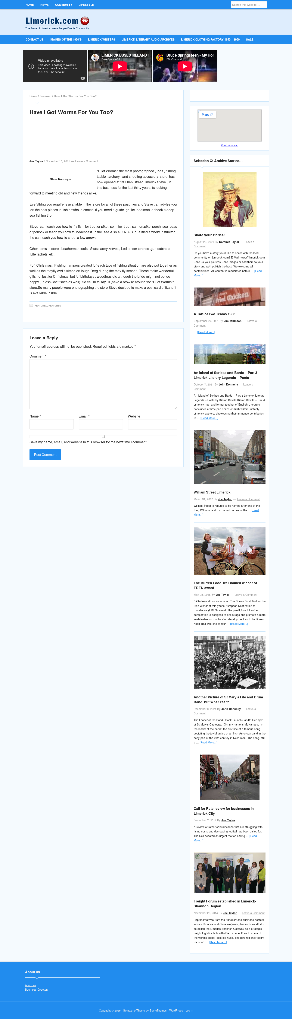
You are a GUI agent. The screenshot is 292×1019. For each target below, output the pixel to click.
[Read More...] (206, 332)
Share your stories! (209, 234)
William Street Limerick (212, 492)
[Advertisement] (103, 141)
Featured (41, 305)
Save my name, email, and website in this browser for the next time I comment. (88, 441)
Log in (189, 1010)
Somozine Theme (134, 1010)
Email (84, 416)
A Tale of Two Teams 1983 (214, 313)
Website (134, 416)
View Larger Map (229, 145)
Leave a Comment (86, 161)
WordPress (176, 1010)
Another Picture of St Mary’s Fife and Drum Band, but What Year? (228, 699)
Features (55, 305)
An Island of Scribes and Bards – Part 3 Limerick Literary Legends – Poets (225, 375)
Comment (37, 356)
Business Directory (37, 989)
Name (35, 416)
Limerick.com (61, 21)
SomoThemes (158, 1010)
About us (30, 985)
